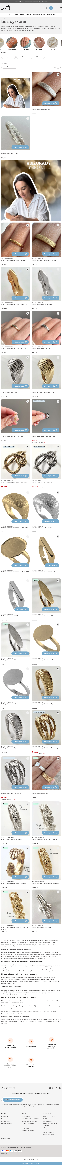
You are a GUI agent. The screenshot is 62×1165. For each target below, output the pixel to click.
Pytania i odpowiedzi (28, 1123)
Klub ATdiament (47, 1121)
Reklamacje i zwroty (28, 1130)
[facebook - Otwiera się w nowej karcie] (56, 1088)
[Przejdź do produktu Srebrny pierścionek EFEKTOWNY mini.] (46, 416)
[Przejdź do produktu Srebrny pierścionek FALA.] (15, 372)
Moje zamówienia (6, 1119)
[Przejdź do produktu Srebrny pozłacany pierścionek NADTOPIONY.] (15, 551)
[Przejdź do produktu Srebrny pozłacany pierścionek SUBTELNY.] (15, 328)
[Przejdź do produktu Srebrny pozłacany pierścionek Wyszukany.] (46, 683)
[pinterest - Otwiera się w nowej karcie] (50, 1088)
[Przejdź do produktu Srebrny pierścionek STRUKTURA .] (15, 818)
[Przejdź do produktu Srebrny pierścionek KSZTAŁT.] (15, 595)
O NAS (45, 1119)
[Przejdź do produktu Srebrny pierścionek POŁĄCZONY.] (46, 907)
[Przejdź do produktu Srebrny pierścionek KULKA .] (15, 133)
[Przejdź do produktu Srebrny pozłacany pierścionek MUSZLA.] (15, 862)
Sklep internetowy (30, 1159)
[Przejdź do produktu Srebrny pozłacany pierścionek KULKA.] (15, 240)
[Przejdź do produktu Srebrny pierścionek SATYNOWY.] (46, 507)
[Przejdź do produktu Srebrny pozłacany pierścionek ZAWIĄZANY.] (15, 461)
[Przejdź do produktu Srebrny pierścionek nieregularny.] (46, 284)
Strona (55, 67)
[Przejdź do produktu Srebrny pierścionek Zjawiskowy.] (15, 773)
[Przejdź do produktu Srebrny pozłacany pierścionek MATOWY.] (46, 240)
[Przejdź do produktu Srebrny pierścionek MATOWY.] (46, 89)
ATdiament (8, 1088)
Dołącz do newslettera (13, 1099)
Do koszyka (51, 565)
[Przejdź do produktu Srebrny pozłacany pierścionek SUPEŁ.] (15, 416)
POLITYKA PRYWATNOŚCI (30, 1119)
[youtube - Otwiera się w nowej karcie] (60, 1088)
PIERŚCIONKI (12, 18)
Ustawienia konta (6, 1123)
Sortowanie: (4, 63)
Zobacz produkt (49, 103)
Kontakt (45, 1130)
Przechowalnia (5, 1121)
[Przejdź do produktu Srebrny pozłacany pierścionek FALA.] (46, 372)
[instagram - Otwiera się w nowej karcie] (53, 1088)
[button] (51, 8)
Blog (44, 1127)
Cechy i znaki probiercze (29, 1121)
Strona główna (4, 18)
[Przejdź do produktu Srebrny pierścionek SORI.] (15, 639)
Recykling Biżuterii (48, 1132)
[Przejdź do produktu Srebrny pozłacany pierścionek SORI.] (46, 595)
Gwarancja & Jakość (48, 1134)
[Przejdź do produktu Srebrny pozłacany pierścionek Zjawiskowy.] (46, 727)
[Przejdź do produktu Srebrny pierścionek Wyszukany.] (15, 727)
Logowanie (4, 1116)
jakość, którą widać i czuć (50, 1116)
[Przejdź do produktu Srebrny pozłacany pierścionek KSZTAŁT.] (46, 551)
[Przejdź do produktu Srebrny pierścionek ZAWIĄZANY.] (46, 461)
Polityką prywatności (34, 1106)
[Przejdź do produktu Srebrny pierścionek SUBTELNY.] (46, 328)
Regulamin (21, 1104)
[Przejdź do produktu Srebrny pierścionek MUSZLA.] (46, 773)
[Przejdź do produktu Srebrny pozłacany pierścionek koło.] (46, 639)
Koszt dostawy (26, 1128)
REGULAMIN (26, 1116)
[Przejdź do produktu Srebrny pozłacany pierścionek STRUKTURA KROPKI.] (15, 907)
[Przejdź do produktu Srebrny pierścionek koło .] (15, 683)
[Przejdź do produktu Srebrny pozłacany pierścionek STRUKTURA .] (46, 862)
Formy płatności (27, 1126)
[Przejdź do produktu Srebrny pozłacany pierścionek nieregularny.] (15, 284)
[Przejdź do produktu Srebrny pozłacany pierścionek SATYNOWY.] (15, 507)
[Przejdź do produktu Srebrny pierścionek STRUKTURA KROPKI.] (46, 818)
